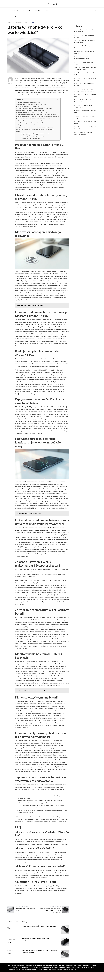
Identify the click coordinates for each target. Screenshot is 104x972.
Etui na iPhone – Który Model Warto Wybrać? (83, 63)
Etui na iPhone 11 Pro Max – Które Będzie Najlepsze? (85, 79)
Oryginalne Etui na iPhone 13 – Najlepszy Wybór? (85, 111)
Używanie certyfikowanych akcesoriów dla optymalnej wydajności (35, 127)
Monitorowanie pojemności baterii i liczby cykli (30, 123)
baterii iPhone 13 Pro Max (23, 293)
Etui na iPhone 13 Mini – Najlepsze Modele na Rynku (83, 106)
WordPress (73, 969)
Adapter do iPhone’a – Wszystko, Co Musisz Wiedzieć (83, 30)
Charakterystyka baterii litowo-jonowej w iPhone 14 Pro (32, 104)
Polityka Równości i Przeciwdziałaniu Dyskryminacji (56, 967)
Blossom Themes (56, 969)
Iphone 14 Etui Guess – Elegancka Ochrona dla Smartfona (83, 133)
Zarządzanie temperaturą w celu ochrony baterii (30, 120)
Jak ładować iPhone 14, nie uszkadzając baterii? (32, 136)
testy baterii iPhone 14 (58, 222)
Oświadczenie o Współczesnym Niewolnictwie (29, 965)
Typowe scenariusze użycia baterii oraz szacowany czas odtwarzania (36, 129)
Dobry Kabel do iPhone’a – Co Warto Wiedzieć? (84, 52)
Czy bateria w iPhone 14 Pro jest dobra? (31, 138)
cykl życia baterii (61, 501)
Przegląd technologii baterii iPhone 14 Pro (28, 102)
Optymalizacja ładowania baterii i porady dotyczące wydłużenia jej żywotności (38, 116)
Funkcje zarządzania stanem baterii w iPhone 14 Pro (31, 110)
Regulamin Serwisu (18, 969)
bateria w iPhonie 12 (26, 154)
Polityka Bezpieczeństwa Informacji (52, 965)
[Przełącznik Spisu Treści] (57, 100)
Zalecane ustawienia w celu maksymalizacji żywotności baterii (33, 118)
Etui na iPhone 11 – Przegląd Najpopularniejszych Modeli (81, 57)
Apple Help (52, 4)
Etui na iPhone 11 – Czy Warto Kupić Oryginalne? (84, 73)
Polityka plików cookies (89, 965)
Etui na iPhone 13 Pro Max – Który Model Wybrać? (85, 122)
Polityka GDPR (78, 965)
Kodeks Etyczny (11, 965)
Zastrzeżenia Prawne (29, 969)
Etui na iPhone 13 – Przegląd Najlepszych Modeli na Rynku (85, 127)
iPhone (33, 22)
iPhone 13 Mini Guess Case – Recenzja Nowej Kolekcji (84, 100)
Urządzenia (13, 10)
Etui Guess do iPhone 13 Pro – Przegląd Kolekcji (84, 117)
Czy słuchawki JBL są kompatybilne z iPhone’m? (83, 47)
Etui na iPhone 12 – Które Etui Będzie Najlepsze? (84, 36)
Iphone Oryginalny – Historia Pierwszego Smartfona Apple (85, 41)
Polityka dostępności (67, 965)
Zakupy (46, 10)
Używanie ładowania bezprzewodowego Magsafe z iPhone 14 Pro (34, 108)
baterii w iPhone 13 (38, 416)
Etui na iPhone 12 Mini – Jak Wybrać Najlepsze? (84, 84)
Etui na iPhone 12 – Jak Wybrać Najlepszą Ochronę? (85, 95)
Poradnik (36, 10)
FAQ (19, 131)
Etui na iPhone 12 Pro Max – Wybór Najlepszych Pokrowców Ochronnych (84, 90)
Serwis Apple (25, 10)
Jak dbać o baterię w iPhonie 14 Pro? (30, 135)
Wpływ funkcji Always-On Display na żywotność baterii (32, 112)
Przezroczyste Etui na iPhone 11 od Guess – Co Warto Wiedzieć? (85, 68)
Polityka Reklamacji (36, 967)
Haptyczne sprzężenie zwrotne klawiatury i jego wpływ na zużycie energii (36, 114)
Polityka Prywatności (13, 967)
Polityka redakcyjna (25, 967)
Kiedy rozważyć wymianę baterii (26, 125)
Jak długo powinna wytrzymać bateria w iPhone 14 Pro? (35, 133)
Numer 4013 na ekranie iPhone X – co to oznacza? (39, 926)
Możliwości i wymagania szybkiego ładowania (29, 106)
